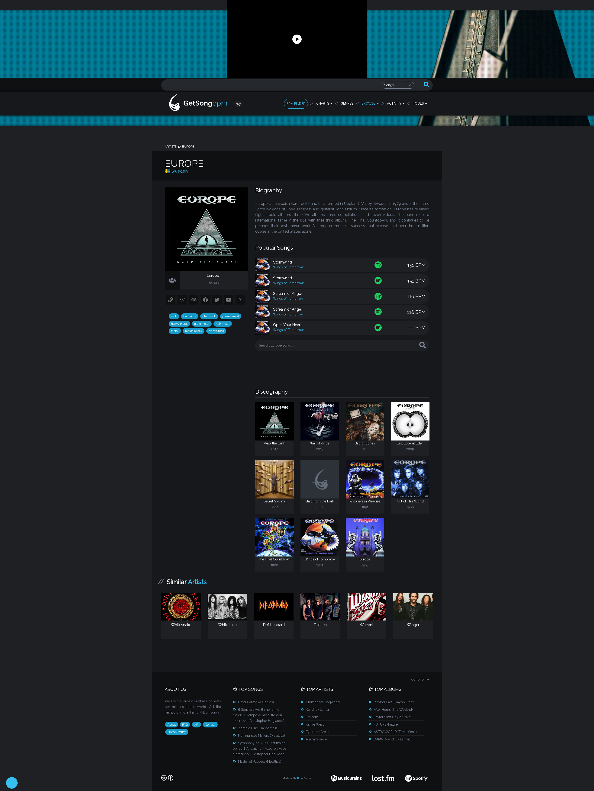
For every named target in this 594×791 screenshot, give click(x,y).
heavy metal (179, 323)
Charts (323, 103)
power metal (230, 316)
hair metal (222, 323)
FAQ (185, 724)
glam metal (201, 323)
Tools (419, 103)
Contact (210, 724)
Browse (369, 103)
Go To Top (418, 679)
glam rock (209, 316)
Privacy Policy (177, 732)
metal (175, 331)
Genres (347, 103)
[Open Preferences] (12, 783)
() (256, 702)
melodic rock (193, 331)
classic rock (216, 331)
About (172, 724)
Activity (394, 103)
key (238, 104)
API (196, 724)
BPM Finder (296, 104)
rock (174, 316)
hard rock (189, 316)
